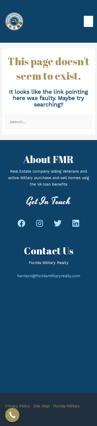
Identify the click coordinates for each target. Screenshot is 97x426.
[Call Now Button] (12, 415)
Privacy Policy (17, 406)
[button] (21, 223)
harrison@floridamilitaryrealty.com (48, 276)
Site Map (41, 406)
